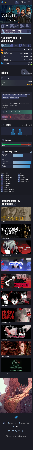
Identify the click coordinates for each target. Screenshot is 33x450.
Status (16, 426)
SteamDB (6, 175)
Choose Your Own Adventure (20, 96)
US (12, 423)
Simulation (14, 94)
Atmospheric (6, 97)
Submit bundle (24, 179)
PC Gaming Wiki (7, 177)
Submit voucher (24, 181)
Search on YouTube (8, 191)
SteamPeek (6, 181)
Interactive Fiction (14, 97)
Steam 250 (6, 185)
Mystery (10, 96)
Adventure (5, 94)
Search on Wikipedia (8, 189)
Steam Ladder (7, 183)
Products (22, 177)
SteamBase (6, 187)
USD (24, 423)
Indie (9, 94)
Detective (5, 96)
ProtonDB (6, 179)
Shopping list (28, 73)
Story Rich (27, 94)
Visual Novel (21, 94)
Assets (22, 175)
